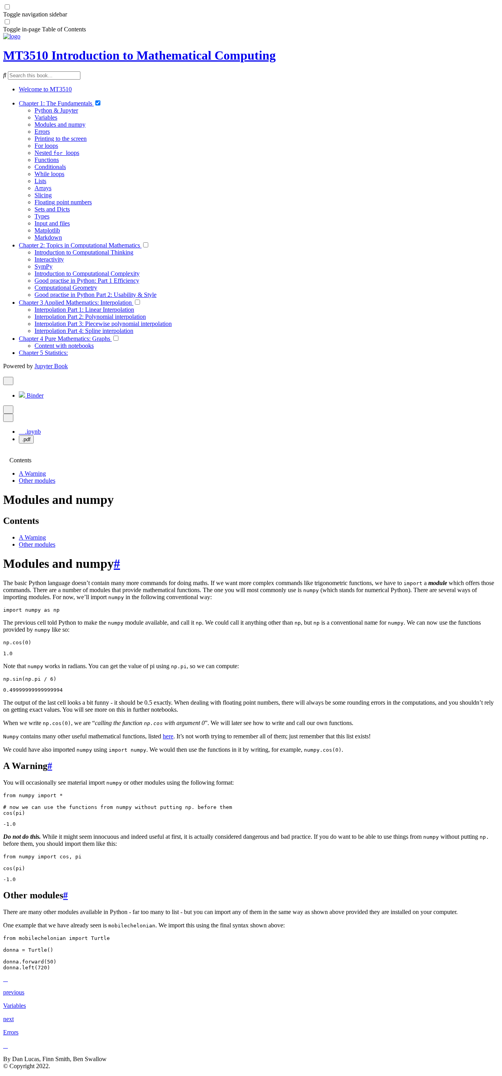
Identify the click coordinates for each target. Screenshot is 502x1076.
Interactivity (49, 259)
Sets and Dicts (52, 209)
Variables (46, 117)
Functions (47, 159)
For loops (46, 145)
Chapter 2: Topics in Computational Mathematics (80, 245)
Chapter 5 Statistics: (43, 352)
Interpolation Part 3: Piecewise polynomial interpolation (103, 323)
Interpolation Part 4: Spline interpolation (84, 330)
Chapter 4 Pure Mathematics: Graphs (65, 338)
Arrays (43, 188)
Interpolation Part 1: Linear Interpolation (84, 309)
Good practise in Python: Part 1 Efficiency (87, 280)
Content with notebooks (64, 345)
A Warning (32, 473)
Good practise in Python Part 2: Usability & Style (95, 294)
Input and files (52, 223)
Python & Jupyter (56, 110)
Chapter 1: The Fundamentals (56, 103)
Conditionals (50, 167)
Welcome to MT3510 (45, 89)
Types (42, 216)
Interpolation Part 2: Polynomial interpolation (90, 316)
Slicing (43, 195)
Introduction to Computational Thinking (84, 252)
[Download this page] (8, 418)
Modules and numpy (60, 124)
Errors (42, 131)
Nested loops (57, 152)
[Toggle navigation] (5, 373)
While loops (49, 174)
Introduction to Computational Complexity (87, 273)
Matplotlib (47, 230)
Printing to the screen (61, 138)
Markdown (48, 237)
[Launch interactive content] (8, 381)
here (168, 736)
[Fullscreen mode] (8, 409)
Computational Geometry (66, 287)
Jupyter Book (51, 366)
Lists (40, 181)
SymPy (44, 266)
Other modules (37, 480)
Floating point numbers (63, 202)
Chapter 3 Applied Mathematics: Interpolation (76, 302)
